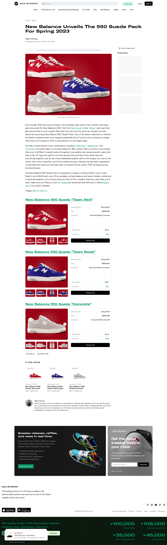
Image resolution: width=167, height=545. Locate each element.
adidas (116, 10)
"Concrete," (30, 149)
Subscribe (143, 464)
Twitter (64, 182)
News (36, 10)
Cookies (153, 511)
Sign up (148, 4)
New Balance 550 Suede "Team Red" (59, 199)
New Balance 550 (42, 354)
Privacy (139, 511)
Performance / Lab (48, 10)
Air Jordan (86, 10)
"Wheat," (92, 128)
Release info (90, 240)
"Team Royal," (93, 146)
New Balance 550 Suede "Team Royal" (60, 251)
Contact (131, 511)
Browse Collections (120, 511)
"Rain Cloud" (76, 128)
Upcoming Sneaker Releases (68, 10)
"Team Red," (80, 146)
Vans (131, 10)
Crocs (124, 10)
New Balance (105, 10)
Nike (95, 10)
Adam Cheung (31, 39)
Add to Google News (127, 48)
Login (140, 4)
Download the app (25, 466)
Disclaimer (161, 511)
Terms (145, 511)
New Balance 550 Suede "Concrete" (58, 304)
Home (27, 20)
